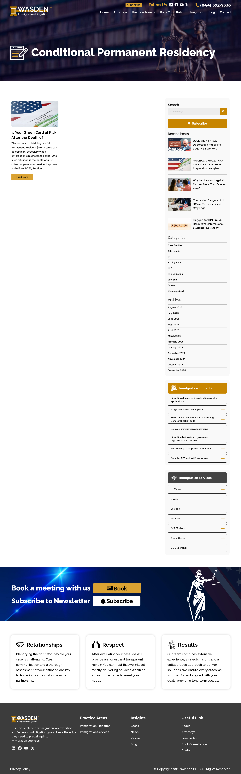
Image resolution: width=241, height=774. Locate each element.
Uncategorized (176, 291)
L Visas (174, 499)
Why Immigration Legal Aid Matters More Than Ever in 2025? (209, 184)
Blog (212, 12)
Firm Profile (189, 738)
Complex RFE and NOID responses (189, 458)
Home (104, 12)
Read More (22, 177)
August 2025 (175, 307)
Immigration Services (94, 732)
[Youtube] (182, 5)
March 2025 (174, 336)
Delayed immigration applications (189, 429)
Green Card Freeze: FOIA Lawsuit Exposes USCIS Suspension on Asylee (208, 164)
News (134, 732)
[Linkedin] (171, 5)
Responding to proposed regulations (191, 448)
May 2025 (173, 324)
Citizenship (174, 251)
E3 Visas (175, 508)
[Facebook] (176, 5)
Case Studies (175, 245)
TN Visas (175, 518)
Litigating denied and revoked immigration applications (194, 400)
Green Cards (178, 538)
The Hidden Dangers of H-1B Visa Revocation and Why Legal (209, 204)
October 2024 (175, 364)
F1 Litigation (174, 262)
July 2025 (173, 313)
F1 (169, 256)
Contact (225, 12)
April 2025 (173, 330)
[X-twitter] (187, 5)
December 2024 (176, 353)
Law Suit (172, 279)
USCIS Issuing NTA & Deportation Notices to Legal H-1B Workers (207, 144)
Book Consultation (172, 12)
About (186, 726)
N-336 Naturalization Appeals (187, 409)
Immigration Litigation (95, 726)
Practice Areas (142, 12)
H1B (170, 268)
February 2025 (176, 341)
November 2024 (176, 358)
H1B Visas (176, 489)
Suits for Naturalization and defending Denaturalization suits (192, 419)
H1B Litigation (175, 274)
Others (171, 285)
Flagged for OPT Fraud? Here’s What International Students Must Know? (208, 224)
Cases (135, 726)
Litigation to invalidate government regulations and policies (190, 439)
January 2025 (175, 347)
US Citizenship (179, 548)
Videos (135, 738)
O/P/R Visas (178, 528)
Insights (195, 12)
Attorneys (120, 12)
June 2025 (173, 318)
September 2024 (177, 370)
